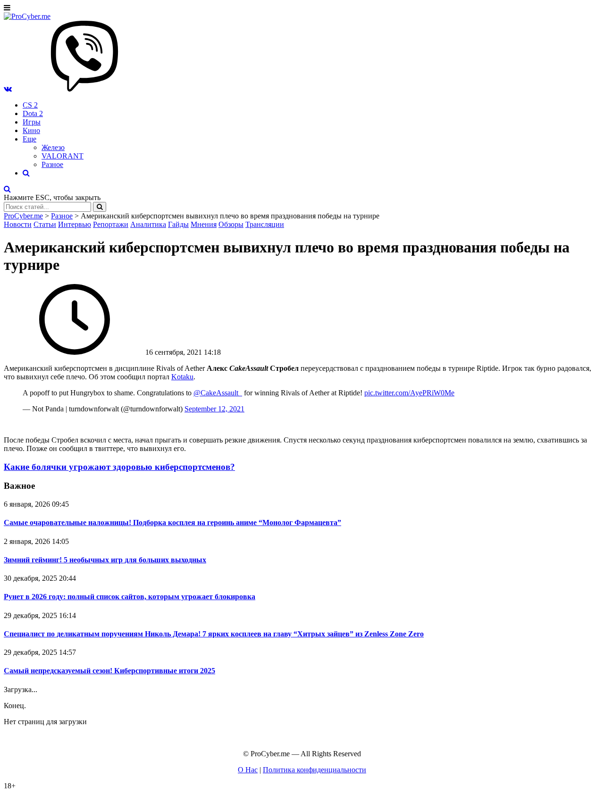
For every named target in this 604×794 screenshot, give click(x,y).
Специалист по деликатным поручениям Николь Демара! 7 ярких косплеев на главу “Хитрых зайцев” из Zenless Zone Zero (214, 634)
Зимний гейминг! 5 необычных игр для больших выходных (105, 560)
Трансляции (264, 224)
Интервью (74, 224)
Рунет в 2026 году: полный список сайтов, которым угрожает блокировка (129, 597)
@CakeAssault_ (217, 393)
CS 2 (30, 105)
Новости (18, 224)
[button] (8, 89)
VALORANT (63, 156)
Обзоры (230, 224)
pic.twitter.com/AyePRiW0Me (409, 393)
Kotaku (182, 377)
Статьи (45, 224)
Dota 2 (33, 113)
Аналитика (148, 224)
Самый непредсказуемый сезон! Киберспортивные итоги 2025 (109, 671)
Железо (53, 147)
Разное (52, 164)
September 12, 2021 (214, 409)
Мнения (204, 224)
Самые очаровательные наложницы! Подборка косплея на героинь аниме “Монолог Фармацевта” (172, 522)
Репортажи (110, 224)
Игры (32, 122)
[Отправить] (99, 207)
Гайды (178, 224)
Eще (29, 139)
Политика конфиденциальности (314, 770)
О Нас (248, 770)
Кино (31, 130)
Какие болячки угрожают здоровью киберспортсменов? (119, 467)
